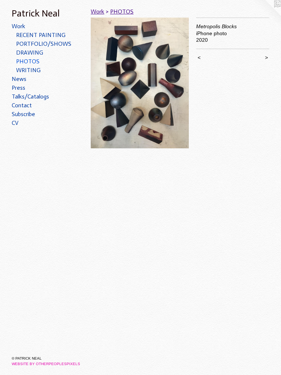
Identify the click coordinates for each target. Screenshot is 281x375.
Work (18, 26)
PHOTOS (28, 61)
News (19, 78)
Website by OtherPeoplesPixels (46, 364)
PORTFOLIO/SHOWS (43, 43)
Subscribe (23, 114)
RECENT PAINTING (40, 34)
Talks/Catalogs (30, 96)
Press (18, 87)
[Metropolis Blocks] (140, 83)
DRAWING (29, 52)
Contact (22, 105)
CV (15, 122)
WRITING (28, 70)
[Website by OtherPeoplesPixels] (266, 14)
